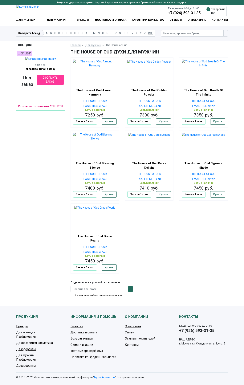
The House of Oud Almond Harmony (94, 92)
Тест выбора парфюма (87, 351)
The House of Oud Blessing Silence (95, 165)
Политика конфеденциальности (93, 357)
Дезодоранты (26, 349)
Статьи (129, 332)
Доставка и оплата (111, 20)
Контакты (220, 20)
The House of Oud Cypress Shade (203, 165)
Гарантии (77, 326)
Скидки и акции (82, 345)
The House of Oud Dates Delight (149, 165)
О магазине (197, 20)
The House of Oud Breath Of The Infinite (203, 92)
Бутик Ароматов (104, 377)
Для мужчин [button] (57, 20)
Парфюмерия (26, 337)
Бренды (82, 20)
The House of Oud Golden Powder (149, 92)
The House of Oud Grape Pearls (95, 238)
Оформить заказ (50, 79)
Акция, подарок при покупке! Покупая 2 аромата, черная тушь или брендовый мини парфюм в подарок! (122, 2)
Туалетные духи (95, 105)
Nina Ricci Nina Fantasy (40, 68)
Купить (109, 121)
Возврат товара (82, 338)
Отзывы (175, 20)
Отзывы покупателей (140, 338)
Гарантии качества (148, 20)
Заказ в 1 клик (85, 121)
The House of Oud (95, 100)
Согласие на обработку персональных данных (98, 295)
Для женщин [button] (27, 20)
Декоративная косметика (34, 343)
